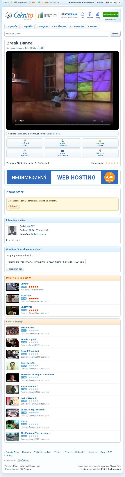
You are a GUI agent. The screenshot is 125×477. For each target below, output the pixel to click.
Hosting (84, 469)
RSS (110, 452)
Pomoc (100, 2)
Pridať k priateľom (62, 144)
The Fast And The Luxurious (35, 433)
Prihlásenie (89, 2)
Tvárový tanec (28, 363)
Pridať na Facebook (62, 154)
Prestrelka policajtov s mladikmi (37, 374)
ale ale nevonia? (29, 386)
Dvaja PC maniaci (30, 351)
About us (93, 452)
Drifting (25, 284)
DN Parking (25, 469)
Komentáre (15, 192)
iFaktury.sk (35, 466)
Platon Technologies (111, 469)
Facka (24, 421)
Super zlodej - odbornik (33, 409)
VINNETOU (26, 307)
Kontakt (9, 455)
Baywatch (26, 295)
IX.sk (15, 466)
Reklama (26, 452)
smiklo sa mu (27, 327)
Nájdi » (115, 34)
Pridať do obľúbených (74, 452)
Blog (102, 452)
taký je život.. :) (29, 398)
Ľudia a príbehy (23, 48)
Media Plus (115, 466)
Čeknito (8, 2)
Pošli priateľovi (25, 154)
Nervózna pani (28, 339)
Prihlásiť (14, 206)
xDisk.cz (24, 466)
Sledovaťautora (100, 144)
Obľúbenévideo (25, 144)
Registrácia (76, 2)
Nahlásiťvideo (100, 154)
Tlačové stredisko (42, 452)
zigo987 (41, 48)
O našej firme (12, 452)
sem (58, 133)
